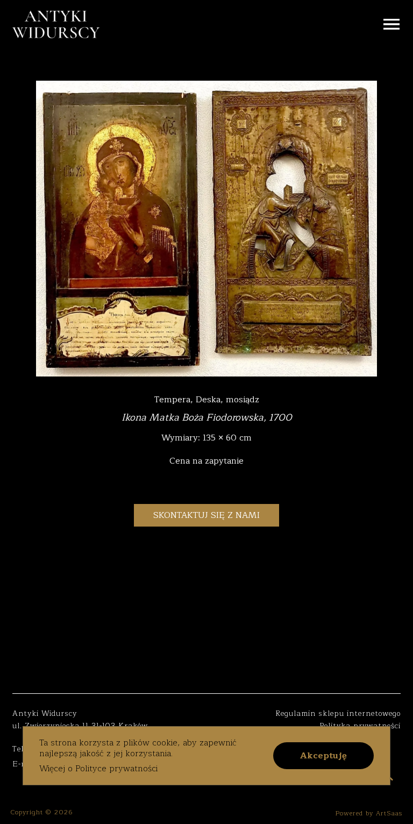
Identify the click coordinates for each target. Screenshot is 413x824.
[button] (323, 755)
